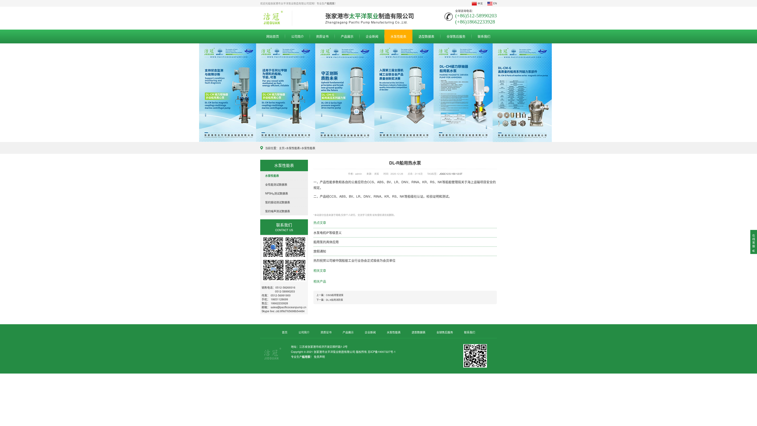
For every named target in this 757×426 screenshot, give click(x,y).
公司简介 (297, 36)
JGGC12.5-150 (447, 173)
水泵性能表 (398, 36)
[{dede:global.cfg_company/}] (273, 17)
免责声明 (319, 357)
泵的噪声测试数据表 (277, 211)
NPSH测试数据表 (276, 193)
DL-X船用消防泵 (334, 299)
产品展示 (347, 36)
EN (494, 3)
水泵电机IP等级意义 (327, 232)
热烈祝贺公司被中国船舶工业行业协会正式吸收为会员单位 (354, 260)
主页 (281, 148)
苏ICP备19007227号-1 (382, 352)
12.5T (459, 173)
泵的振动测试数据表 (277, 202)
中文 (480, 3)
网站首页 (272, 36)
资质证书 (322, 36)
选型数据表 (426, 36)
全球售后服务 (456, 36)
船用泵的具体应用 (326, 242)
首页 (284, 332)
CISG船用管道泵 (334, 295)
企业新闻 (372, 36)
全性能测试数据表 (276, 184)
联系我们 (484, 36)
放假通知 (319, 251)
